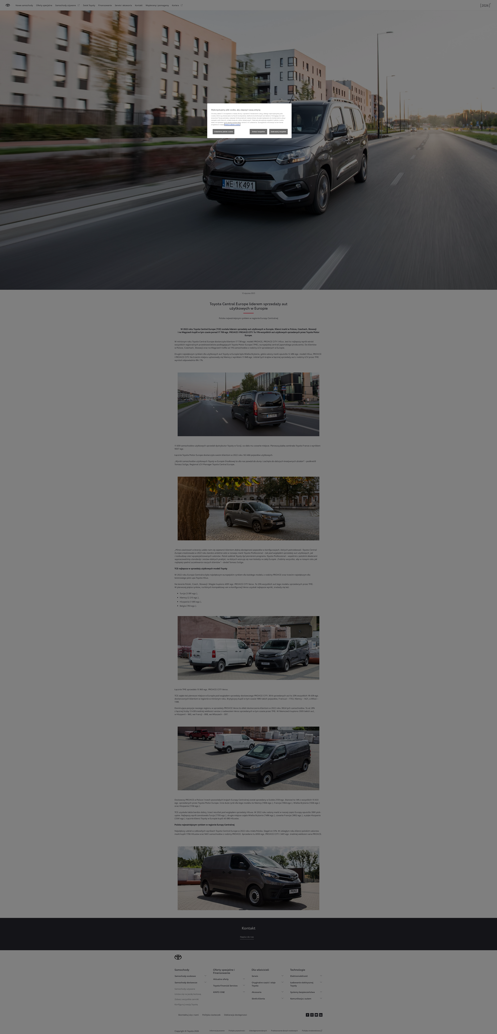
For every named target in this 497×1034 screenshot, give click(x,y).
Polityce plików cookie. (232, 124)
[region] (249, 120)
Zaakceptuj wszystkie (278, 131)
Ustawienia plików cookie (223, 131)
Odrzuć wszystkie (258, 131)
